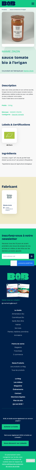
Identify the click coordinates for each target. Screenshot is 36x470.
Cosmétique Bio (18, 317)
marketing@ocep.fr (10, 303)
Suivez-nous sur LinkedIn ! (11, 300)
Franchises (18, 351)
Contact (18, 393)
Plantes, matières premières (18, 332)
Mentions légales (18, 397)
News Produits (18, 363)
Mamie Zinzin (28, 71)
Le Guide (18, 310)
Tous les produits (18, 370)
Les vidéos (18, 382)
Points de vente (18, 344)
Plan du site (18, 400)
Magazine (18, 386)
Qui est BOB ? (18, 404)
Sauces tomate (18, 115)
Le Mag (18, 379)
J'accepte (30, 461)
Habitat (18, 325)
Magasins (18, 347)
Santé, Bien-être (18, 321)
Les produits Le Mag (18, 367)
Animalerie (18, 335)
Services (18, 328)
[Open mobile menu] (33, 3)
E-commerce (18, 355)
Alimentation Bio (18, 314)
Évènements (18, 389)
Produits (4, 9)
